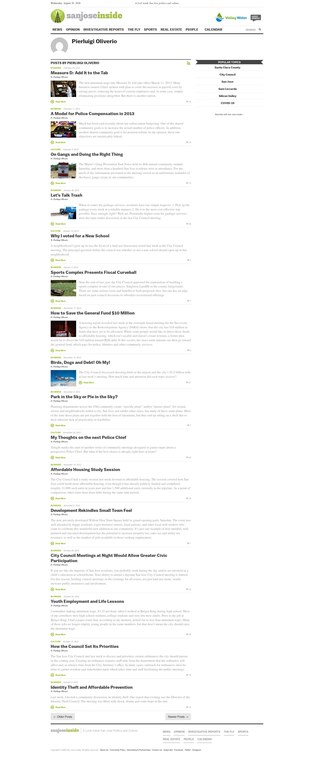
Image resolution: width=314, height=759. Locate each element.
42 (190, 457)
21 (190, 382)
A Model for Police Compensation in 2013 (92, 113)
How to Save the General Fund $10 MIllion (93, 313)
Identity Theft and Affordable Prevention (92, 687)
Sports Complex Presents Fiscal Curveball (93, 272)
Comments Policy (117, 749)
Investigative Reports (103, 30)
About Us (104, 749)
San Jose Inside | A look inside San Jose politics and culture (94, 730)
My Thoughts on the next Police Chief (88, 437)
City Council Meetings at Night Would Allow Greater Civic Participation (109, 558)
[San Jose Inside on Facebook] (256, 4)
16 (190, 498)
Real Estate (171, 30)
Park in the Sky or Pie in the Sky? (84, 396)
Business (56, 67)
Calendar (214, 30)
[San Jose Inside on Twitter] (251, 4)
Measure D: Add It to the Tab (79, 72)
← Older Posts (62, 717)
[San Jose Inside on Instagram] (261, 4)
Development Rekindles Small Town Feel (91, 510)
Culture (56, 149)
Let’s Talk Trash (66, 195)
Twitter (188, 749)
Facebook (178, 749)
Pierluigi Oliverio (60, 77)
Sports (150, 30)
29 (190, 223)
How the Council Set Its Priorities (85, 646)
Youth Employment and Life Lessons (87, 601)
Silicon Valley (227, 96)
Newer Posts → (178, 717)
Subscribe (168, 749)
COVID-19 (227, 103)
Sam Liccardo (227, 89)
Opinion (73, 30)
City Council (228, 74)
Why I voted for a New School (80, 235)
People (192, 30)
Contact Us (157, 749)
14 (190, 142)
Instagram (196, 749)
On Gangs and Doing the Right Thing (87, 154)
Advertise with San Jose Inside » (229, 114)
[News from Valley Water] (238, 17)
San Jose (228, 81)
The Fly (134, 30)
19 (190, 101)
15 (190, 183)
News (57, 30)
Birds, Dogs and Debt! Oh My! (80, 362)
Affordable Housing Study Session (85, 469)
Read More (60, 101)
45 (190, 634)
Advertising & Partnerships (138, 749)
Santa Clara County (227, 67)
